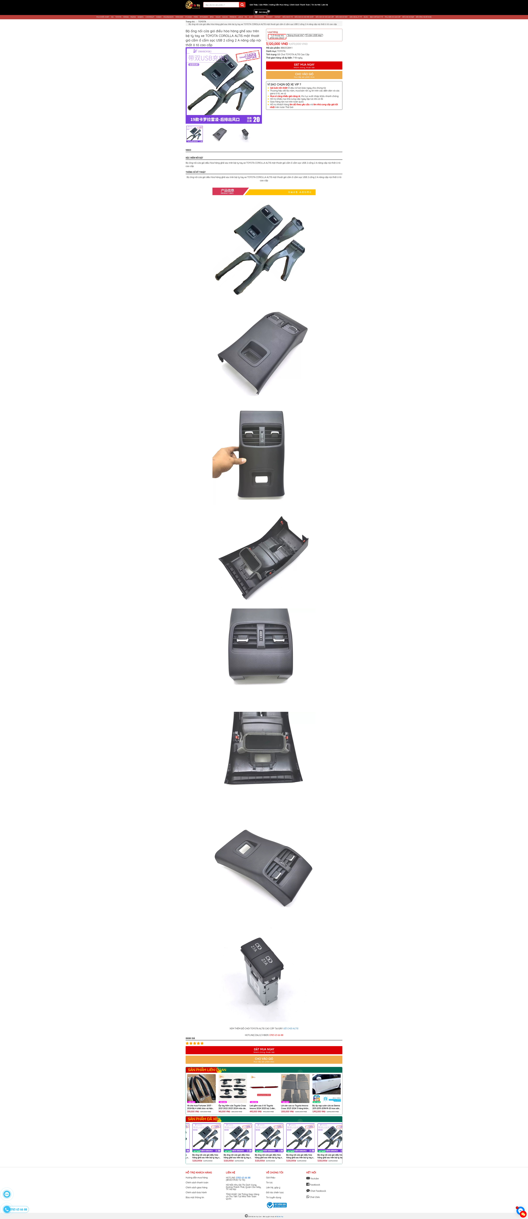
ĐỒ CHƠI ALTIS (291, 1028)
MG (246, 17)
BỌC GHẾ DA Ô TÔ (376, 17)
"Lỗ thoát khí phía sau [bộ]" (277, 36)
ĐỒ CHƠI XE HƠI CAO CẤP (325, 17)
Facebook (314, 1184)
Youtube (314, 1178)
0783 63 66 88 (243, 1177)
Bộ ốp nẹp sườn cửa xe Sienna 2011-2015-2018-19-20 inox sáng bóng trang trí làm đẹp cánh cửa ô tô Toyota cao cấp (264, 1107)
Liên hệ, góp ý (273, 1187)
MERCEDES (179, 17)
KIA (112, 17)
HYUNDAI (188, 17)
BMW (212, 17)
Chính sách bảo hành (196, 1192)
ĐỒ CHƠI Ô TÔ (288, 17)
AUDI (251, 17)
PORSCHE (233, 17)
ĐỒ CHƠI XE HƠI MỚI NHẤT (304, 17)
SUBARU (141, 17)
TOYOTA (118, 17)
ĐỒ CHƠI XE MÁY (342, 17)
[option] (224, 85)
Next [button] (264, 134)
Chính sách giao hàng (196, 1187)
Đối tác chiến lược (275, 1192)
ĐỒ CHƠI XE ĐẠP (408, 17)
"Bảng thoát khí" (295, 35)
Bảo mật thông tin (195, 1197)
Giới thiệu (270, 1177)
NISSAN (158, 17)
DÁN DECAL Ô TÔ (356, 17)
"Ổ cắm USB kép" (313, 35)
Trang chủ (190, 21)
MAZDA (133, 17)
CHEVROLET (150, 17)
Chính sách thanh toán (197, 1182)
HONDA (126, 17)
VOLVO (218, 17)
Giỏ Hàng (263, 12)
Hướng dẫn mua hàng (197, 1177)
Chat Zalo (314, 1197)
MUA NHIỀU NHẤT (102, 17)
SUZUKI (225, 17)
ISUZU (366, 17)
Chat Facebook (318, 1191)
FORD (196, 17)
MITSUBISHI (204, 17)
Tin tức (269, 1182)
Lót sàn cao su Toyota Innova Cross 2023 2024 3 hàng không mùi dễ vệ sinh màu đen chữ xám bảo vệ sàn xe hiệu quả (232, 1107)
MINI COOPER (259, 17)
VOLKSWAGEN (168, 17)
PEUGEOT (269, 17)
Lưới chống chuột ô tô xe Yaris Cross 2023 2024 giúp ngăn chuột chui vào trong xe (326, 1107)
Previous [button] (183, 134)
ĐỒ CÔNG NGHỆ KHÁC (424, 17)
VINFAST (278, 17)
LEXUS (240, 17)
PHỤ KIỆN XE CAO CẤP (392, 17)
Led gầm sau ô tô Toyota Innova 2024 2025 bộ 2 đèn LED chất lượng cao (199, 1107)
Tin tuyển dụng (273, 1197)
